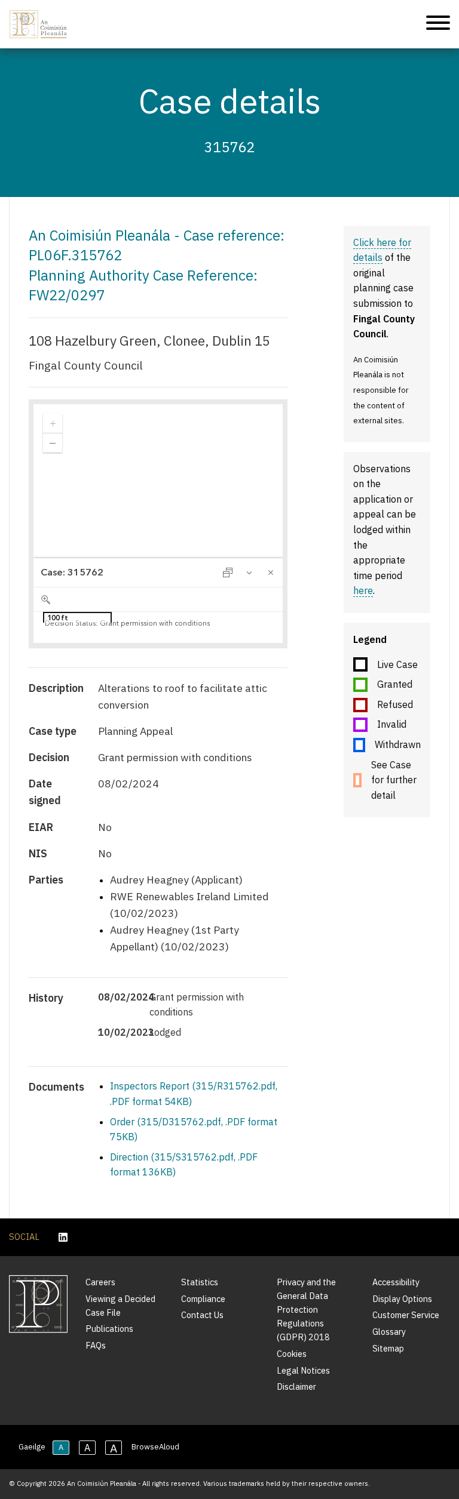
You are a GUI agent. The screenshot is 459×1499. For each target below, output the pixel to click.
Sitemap (388, 1348)
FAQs (95, 1345)
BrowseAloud (155, 1447)
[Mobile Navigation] (438, 24)
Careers (100, 1282)
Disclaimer (296, 1386)
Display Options (402, 1298)
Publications (109, 1328)
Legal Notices (303, 1370)
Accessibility (396, 1282)
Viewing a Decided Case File (120, 1305)
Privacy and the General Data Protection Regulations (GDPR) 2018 (306, 1309)
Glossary (389, 1331)
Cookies (292, 1353)
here (363, 590)
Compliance (203, 1298)
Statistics (199, 1282)
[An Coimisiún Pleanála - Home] (38, 24)
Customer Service (405, 1315)
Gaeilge (32, 1447)
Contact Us (202, 1315)
